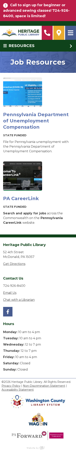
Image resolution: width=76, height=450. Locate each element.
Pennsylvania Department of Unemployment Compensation (36, 121)
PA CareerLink (21, 198)
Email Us (9, 293)
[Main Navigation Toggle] (70, 33)
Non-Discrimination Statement (44, 386)
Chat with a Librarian (19, 300)
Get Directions (14, 264)
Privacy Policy (11, 386)
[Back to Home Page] (20, 33)
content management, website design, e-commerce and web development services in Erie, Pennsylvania (38, 447)
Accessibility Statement (18, 389)
